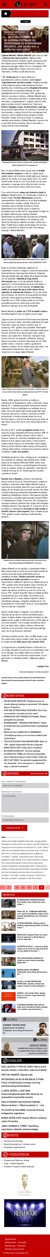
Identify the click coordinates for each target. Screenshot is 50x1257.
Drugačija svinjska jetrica (14, 1147)
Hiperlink (12, 1060)
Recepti (10, 1135)
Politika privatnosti (14, 1249)
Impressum (10, 1239)
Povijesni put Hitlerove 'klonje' (17, 1160)
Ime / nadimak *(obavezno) (13, 781)
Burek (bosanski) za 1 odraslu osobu (20, 1144)
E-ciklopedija (16, 1154)
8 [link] (41, 887)
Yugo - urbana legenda (14, 1163)
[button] (4, 4)
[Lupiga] (25, 3)
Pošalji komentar (14, 828)
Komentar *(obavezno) (11, 792)
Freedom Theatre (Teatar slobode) (19, 1166)
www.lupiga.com (21, 1253)
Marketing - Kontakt (15, 1245)
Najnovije (9, 894)
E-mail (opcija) (7, 816)
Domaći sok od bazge (13, 1141)
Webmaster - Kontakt (15, 1242)
